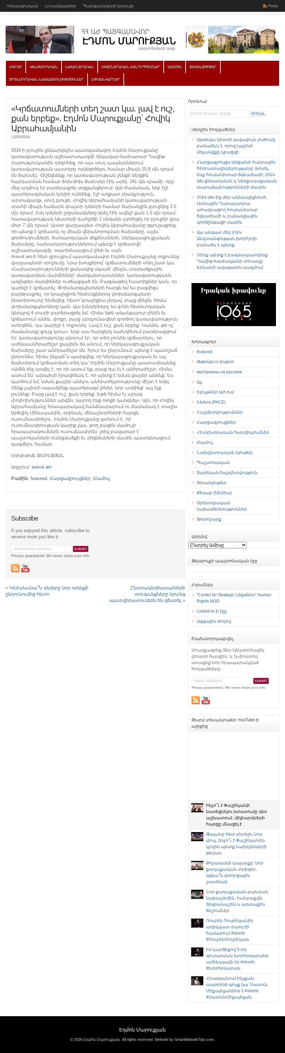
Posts (273, 6)
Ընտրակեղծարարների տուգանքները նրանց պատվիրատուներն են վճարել (147, 594)
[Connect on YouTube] (25, 568)
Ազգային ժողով (214, 621)
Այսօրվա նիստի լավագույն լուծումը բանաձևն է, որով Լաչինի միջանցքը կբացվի (236, 146)
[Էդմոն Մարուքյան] (142, 52)
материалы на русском (219, 372)
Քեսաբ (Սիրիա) (214, 492)
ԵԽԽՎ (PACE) (211, 402)
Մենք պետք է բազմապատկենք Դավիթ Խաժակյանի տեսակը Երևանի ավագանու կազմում (232, 261)
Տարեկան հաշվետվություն (227, 472)
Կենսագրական (22, 6)
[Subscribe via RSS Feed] (15, 568)
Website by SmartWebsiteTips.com (184, 1039)
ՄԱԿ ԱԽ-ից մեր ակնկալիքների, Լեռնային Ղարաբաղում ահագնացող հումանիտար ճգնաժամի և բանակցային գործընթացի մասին (232, 210)
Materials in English (215, 361)
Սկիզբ (15, 67)
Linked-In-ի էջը (212, 611)
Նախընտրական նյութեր (225, 452)
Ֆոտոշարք (209, 519)
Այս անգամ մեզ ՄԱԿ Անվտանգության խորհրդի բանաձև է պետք (227, 238)
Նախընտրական (79, 67)
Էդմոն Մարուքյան (142, 1030)
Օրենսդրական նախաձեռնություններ (46, 79)
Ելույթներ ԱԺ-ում (215, 392)
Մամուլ (175, 67)
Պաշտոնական (213, 462)
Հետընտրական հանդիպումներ (130, 67)
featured (39, 478)
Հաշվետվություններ (220, 412)
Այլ (199, 382)
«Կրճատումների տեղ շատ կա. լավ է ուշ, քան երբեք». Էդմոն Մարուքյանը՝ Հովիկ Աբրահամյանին (92, 118)
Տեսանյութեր (203, 67)
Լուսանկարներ (60, 6)
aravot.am (42, 467)
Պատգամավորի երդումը (108, 6)
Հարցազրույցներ (70, 478)
